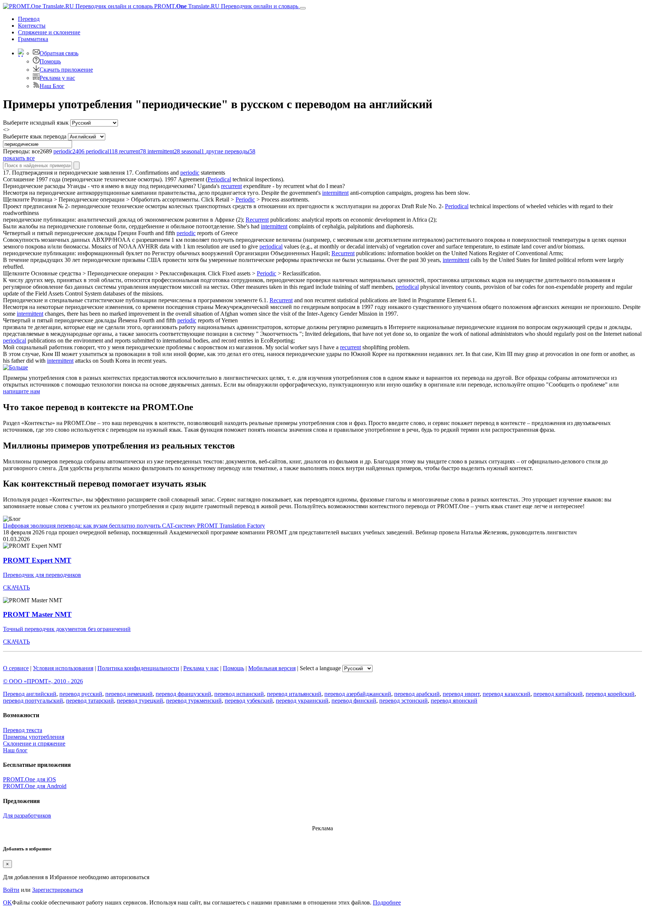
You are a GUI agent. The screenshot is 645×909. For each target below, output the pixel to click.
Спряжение (49, 32)
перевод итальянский (294, 694)
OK (7, 902)
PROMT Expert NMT (37, 560)
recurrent (231, 186)
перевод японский (454, 700)
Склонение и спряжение (34, 743)
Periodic (245, 199)
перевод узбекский (249, 700)
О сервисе (16, 668)
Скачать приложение (66, 69)
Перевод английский (29, 694)
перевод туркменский (194, 700)
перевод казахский (506, 694)
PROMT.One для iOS (29, 779)
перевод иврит (461, 694)
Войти (11, 890)
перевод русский (80, 694)
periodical (271, 246)
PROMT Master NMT (37, 614)
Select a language (320, 668)
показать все (19, 158)
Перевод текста (22, 730)
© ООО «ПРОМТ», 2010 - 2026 (43, 681)
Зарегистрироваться (57, 890)
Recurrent (257, 219)
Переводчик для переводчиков (42, 575)
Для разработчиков (27, 815)
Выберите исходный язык (36, 122)
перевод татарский (90, 700)
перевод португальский (33, 700)
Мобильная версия (272, 668)
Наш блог (15, 750)
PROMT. (225, 6)
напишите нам (21, 391)
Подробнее (387, 902)
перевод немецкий (129, 694)
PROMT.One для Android (34, 786)
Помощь (50, 61)
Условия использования (63, 668)
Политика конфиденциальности (138, 668)
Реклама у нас (57, 78)
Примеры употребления (33, 737)
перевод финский (353, 700)
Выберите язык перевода (34, 136)
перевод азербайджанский (357, 694)
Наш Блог (52, 86)
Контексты (32, 25)
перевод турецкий (140, 700)
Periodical (219, 179)
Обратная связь (59, 53)
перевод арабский (417, 694)
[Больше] (15, 367)
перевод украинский (302, 700)
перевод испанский (239, 694)
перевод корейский (610, 694)
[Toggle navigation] (303, 8)
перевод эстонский (403, 700)
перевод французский (183, 694)
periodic (189, 172)
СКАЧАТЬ (16, 587)
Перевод (29, 19)
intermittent (335, 193)
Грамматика (33, 39)
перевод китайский (558, 694)
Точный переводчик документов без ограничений (67, 629)
